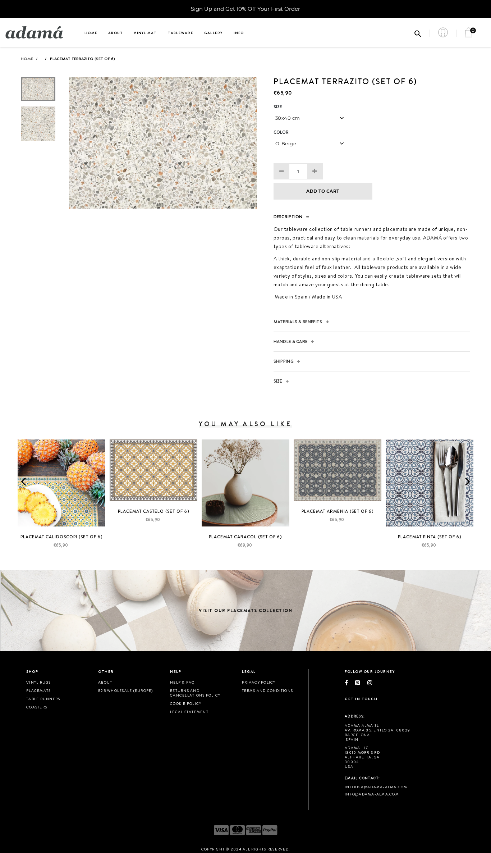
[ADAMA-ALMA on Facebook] (350, 682)
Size (278, 106)
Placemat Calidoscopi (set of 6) (61, 537)
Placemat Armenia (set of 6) (338, 511)
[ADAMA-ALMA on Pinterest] (361, 682)
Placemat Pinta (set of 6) (430, 537)
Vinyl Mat (145, 32)
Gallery (213, 32)
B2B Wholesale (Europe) (125, 690)
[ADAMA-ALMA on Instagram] (373, 682)
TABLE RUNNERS (43, 698)
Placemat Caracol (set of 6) (245, 537)
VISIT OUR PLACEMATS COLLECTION (245, 610)
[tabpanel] (163, 143)
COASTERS (36, 707)
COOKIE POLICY (185, 703)
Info (239, 32)
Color (281, 132)
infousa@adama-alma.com (376, 787)
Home (90, 32)
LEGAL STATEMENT (189, 711)
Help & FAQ (182, 682)
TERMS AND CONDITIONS (267, 690)
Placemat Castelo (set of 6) (153, 511)
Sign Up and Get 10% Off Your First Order (245, 8)
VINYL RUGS (38, 682)
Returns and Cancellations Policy (195, 693)
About (115, 32)
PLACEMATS (38, 690)
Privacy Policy (259, 682)
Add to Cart (322, 191)
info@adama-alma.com (372, 794)
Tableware (180, 32)
